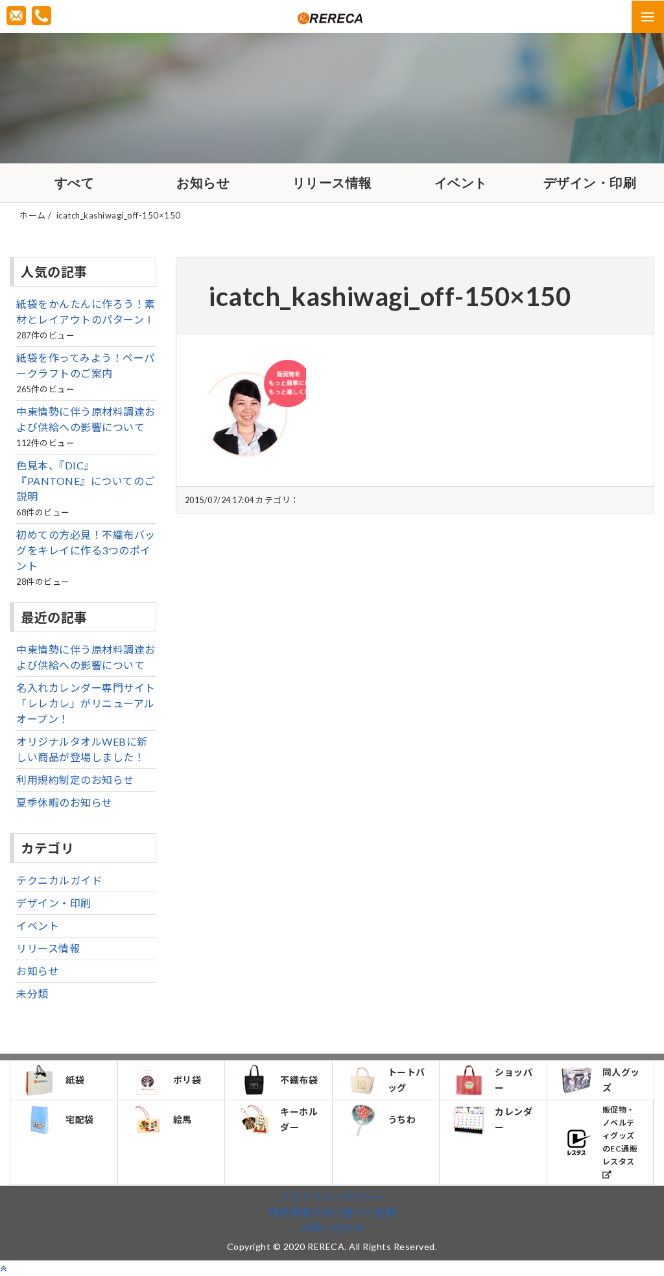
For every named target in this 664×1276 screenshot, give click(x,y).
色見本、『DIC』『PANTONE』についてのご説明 (85, 480)
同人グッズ (621, 1080)
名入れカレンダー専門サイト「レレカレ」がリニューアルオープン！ (86, 703)
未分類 (32, 993)
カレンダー (513, 1119)
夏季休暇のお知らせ (64, 802)
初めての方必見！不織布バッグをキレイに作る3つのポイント (86, 550)
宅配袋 (79, 1119)
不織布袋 (299, 1079)
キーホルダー (299, 1119)
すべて (74, 183)
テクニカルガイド (59, 880)
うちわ (402, 1119)
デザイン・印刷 (590, 183)
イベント (461, 183)
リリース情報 (332, 183)
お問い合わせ (332, 1228)
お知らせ (203, 183)
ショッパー (513, 1080)
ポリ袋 (187, 1079)
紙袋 (74, 1079)
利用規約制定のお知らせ (75, 780)
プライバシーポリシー (332, 1196)
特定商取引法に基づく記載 (332, 1212)
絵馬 (182, 1119)
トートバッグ (406, 1080)
